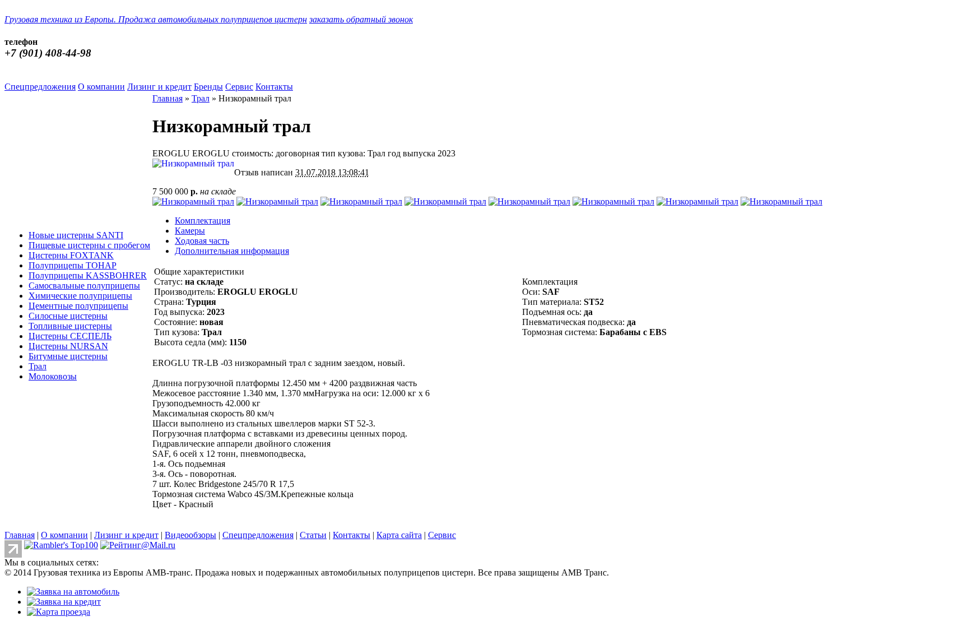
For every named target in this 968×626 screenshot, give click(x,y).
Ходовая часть (202, 240)
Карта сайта (399, 535)
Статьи (313, 535)
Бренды (208, 86)
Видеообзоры (190, 535)
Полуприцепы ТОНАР (73, 265)
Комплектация (202, 220)
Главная (167, 98)
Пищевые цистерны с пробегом (89, 245)
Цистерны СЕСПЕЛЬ (70, 336)
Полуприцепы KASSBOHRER (88, 275)
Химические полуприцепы (80, 295)
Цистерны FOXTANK (71, 255)
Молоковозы (53, 376)
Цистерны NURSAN (68, 346)
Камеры (190, 230)
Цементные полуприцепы (78, 305)
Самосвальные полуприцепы (84, 285)
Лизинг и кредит (159, 86)
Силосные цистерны (68, 316)
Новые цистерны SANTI (76, 235)
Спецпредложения (40, 86)
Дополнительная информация (232, 251)
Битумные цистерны (68, 356)
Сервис (239, 86)
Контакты (274, 86)
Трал (37, 366)
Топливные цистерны (70, 326)
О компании (101, 86)
